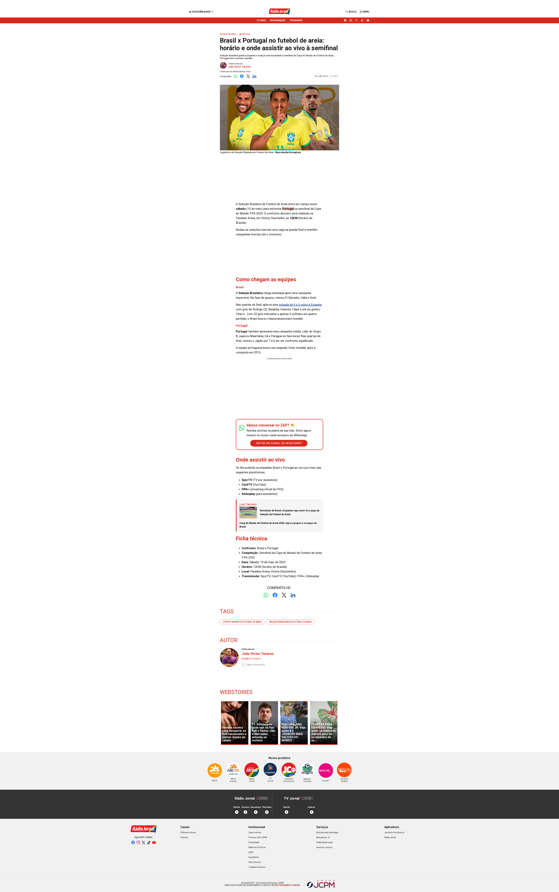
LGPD (250, 852)
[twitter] (356, 20)
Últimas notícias (188, 832)
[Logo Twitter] (248, 76)
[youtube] (368, 20)
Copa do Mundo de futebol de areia (242, 622)
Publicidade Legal (324, 842)
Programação (277, 20)
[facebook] (345, 20)
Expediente (253, 857)
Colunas (184, 837)
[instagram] (351, 20)
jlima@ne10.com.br (251, 658)
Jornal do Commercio (394, 832)
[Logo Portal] (279, 11)
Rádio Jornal (390, 837)
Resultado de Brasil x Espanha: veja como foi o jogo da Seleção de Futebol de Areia (289, 512)
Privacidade (253, 842)
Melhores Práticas (257, 847)
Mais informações (256, 664)
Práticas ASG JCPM (257, 837)
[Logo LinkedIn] (254, 76)
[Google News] (326, 76)
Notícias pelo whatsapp (327, 832)
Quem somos (254, 832)
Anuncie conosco (324, 847)
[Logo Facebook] (242, 76)
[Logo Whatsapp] (236, 76)
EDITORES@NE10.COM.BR (287, 885)
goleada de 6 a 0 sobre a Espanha (300, 304)
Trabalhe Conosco (257, 867)
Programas (296, 20)
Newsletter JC (323, 837)
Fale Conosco (254, 862)
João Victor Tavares (239, 66)
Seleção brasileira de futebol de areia (290, 622)
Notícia (244, 34)
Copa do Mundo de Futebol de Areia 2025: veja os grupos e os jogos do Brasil (278, 525)
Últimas (261, 20)
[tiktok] (362, 20)
